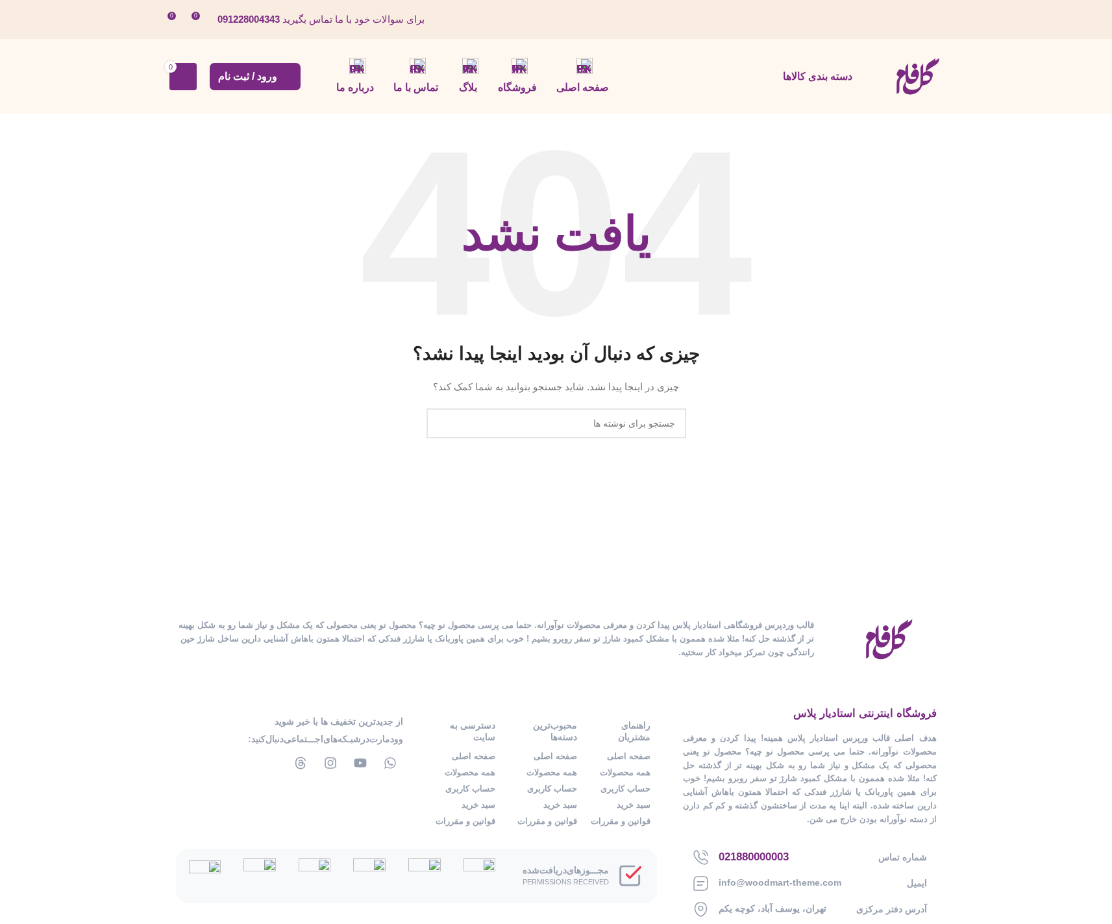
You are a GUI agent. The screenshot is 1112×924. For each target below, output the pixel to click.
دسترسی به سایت (472, 731)
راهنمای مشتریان (634, 731)
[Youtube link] (885, 19)
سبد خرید (633, 805)
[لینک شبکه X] (918, 19)
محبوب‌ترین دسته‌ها (555, 731)
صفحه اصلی (628, 756)
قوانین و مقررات (620, 821)
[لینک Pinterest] (869, 19)
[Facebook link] (934, 19)
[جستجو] (441, 423)
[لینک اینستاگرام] (902, 19)
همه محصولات (625, 772)
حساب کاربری (625, 788)
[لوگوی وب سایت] (917, 75)
